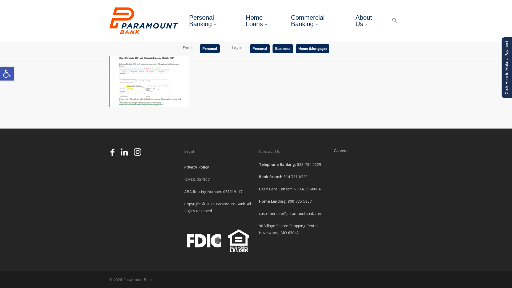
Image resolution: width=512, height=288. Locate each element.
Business (282, 49)
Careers (340, 150)
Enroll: (188, 47)
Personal (209, 49)
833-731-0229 (309, 164)
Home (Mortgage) (312, 49)
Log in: (237, 47)
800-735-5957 (300, 201)
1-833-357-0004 (307, 188)
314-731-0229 (295, 176)
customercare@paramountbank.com (290, 213)
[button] (7, 74)
